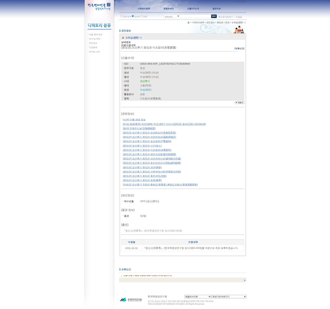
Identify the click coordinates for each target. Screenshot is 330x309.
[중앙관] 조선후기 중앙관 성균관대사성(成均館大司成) (152, 158)
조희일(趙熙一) (238, 22)
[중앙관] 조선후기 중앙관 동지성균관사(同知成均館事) (152, 163)
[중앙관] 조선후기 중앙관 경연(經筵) (142, 167)
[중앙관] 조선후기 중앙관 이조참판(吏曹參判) (147, 150)
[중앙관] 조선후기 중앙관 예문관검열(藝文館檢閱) (149, 154)
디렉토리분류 (198, 22)
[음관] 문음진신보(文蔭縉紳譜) (139, 128)
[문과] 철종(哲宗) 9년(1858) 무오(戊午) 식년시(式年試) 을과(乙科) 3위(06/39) (164, 124)
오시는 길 (241, 1)
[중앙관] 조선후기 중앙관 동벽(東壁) (142, 180)
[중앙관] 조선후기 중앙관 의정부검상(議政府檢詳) (149, 137)
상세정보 (126, 42)
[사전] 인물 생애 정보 (134, 119)
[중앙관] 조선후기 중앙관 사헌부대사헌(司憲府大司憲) (152, 171)
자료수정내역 (128, 45)
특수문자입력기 (225, 17)
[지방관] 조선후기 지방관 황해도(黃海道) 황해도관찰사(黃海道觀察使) (160, 184)
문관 (227, 22)
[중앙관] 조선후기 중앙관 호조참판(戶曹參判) (147, 141)
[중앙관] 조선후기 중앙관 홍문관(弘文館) (145, 176)
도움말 (239, 17)
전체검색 (168, 17)
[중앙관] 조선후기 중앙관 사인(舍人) (142, 145)
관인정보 (210, 22)
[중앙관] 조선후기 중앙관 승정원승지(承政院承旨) (149, 132)
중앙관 (220, 22)
